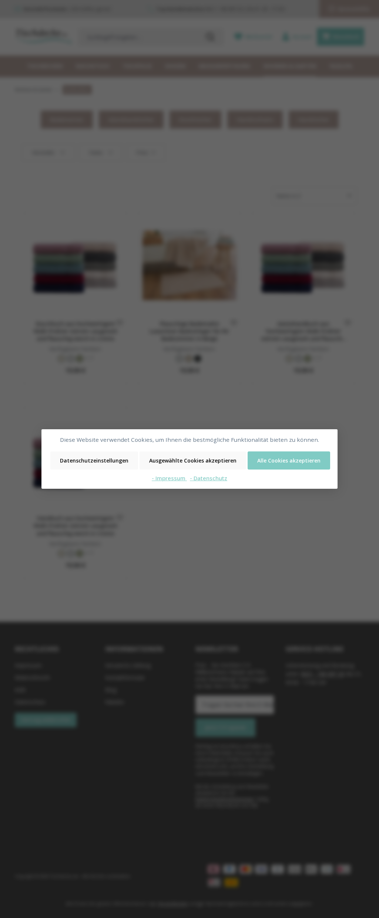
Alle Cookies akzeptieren (289, 460)
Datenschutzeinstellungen (94, 460)
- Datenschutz (208, 478)
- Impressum (169, 478)
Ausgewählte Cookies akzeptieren (193, 460)
